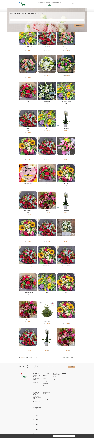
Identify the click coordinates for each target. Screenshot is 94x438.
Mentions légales (45, 375)
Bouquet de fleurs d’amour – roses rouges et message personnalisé (37, 416)
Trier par (28, 357)
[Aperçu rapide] (29, 48)
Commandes (54, 376)
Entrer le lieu (47, 18)
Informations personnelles (56, 374)
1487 (72, 357)
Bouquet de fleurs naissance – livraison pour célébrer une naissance (37, 430)
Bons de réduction (55, 379)
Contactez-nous (45, 383)
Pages (64, 357)
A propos (44, 380)
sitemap (44, 385)
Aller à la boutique (79, 25)
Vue (20, 357)
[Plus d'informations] (32, 48)
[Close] (86, 9)
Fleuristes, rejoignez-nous (47, 395)
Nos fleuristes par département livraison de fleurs (37, 397)
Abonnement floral (36, 405)
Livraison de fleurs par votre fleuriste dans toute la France (37, 393)
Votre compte (55, 373)
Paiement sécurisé (45, 381)
